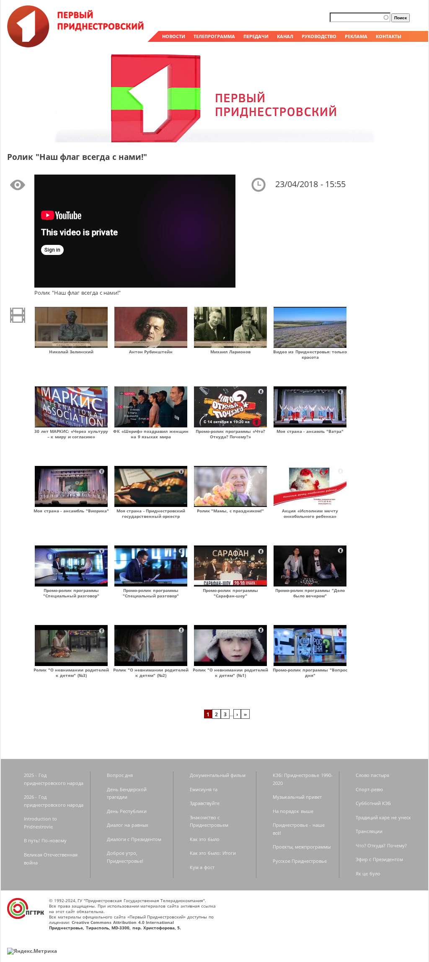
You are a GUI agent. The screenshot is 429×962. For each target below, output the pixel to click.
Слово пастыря (373, 775)
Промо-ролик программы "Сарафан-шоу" (230, 593)
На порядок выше (293, 811)
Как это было (205, 839)
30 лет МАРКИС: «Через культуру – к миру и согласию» (71, 434)
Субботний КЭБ (373, 803)
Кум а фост (202, 867)
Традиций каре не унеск (383, 817)
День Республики (127, 811)
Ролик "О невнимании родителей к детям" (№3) (71, 672)
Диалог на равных (127, 825)
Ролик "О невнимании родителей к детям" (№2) (151, 672)
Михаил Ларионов (230, 352)
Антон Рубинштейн (151, 352)
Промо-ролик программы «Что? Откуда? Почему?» (230, 434)
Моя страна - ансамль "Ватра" (310, 431)
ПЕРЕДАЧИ (256, 36)
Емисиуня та (204, 789)
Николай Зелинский (71, 352)
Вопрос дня (120, 775)
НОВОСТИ (173, 36)
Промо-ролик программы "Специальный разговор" (71, 593)
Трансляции (369, 831)
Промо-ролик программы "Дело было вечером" (310, 593)
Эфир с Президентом (379, 859)
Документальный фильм (218, 775)
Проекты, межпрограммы (302, 847)
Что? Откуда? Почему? (381, 845)
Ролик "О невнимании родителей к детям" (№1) (230, 672)
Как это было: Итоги (213, 853)
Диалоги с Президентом (134, 839)
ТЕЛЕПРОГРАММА (214, 36)
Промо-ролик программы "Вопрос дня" (310, 672)
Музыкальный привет (297, 797)
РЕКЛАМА (356, 36)
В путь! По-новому (45, 840)
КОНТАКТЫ (388, 36)
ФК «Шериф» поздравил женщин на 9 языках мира (151, 434)
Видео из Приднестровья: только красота (310, 354)
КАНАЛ (285, 36)
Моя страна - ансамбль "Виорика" (71, 511)
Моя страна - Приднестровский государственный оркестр (151, 513)
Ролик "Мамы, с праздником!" (230, 511)
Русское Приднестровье (300, 861)
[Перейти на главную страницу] (76, 45)
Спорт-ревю (369, 789)
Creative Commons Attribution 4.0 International (123, 922)
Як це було (368, 873)
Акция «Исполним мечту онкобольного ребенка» (310, 513)
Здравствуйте (205, 803)
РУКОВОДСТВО (319, 36)
